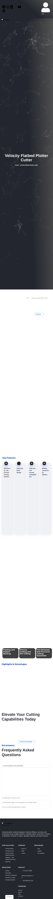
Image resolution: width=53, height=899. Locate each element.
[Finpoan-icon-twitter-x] (15, 7)
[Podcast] (4, 11)
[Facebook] (4, 7)
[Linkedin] (11, 7)
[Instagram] (8, 7)
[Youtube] (19, 7)
